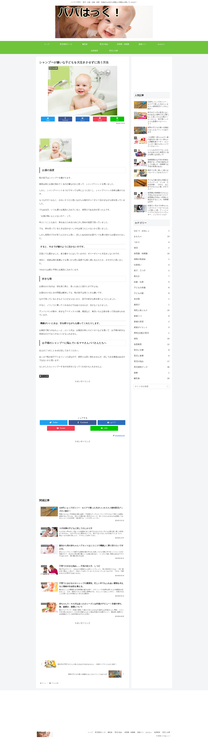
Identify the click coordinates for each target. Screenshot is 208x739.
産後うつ (151, 316)
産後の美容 (151, 322)
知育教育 (151, 344)
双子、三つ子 (151, 270)
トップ (90, 732)
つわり (151, 242)
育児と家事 (151, 356)
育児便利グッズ (151, 367)
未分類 (151, 299)
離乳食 (151, 378)
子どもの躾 (45, 376)
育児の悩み (151, 361)
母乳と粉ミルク (151, 310)
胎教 (151, 373)
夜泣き (151, 276)
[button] (168, 386)
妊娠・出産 (151, 282)
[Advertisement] (82, 131)
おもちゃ (151, 236)
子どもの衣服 (151, 287)
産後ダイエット (151, 327)
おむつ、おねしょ (151, 231)
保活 (151, 248)
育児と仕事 (151, 350)
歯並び (151, 304)
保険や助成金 (151, 259)
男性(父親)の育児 (151, 333)
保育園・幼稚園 (151, 253)
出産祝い (151, 265)
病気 (151, 339)
